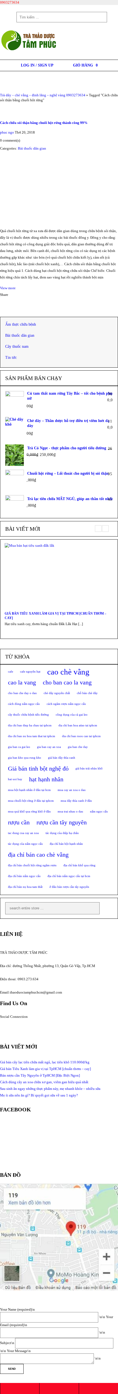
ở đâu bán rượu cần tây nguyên (69, 886)
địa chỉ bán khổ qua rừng (79, 865)
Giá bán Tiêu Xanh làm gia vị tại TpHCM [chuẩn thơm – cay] (55, 616)
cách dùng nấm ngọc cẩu (24, 703)
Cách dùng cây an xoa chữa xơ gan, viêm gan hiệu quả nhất (44, 1082)
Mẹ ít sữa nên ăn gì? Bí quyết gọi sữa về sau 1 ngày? (39, 1095)
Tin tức (11, 357)
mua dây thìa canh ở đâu (76, 800)
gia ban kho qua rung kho (24, 757)
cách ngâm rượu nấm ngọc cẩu (66, 703)
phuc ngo (7, 132)
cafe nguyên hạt (30, 671)
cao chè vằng (68, 671)
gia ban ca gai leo (19, 746)
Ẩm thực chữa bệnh (20, 324)
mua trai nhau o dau (70, 811)
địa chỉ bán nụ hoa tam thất (25, 886)
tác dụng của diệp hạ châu (62, 833)
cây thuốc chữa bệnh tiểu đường (28, 714)
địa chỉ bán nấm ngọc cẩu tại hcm (68, 876)
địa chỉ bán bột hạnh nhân (66, 843)
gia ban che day (78, 746)
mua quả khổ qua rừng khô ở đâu (29, 811)
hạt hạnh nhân (46, 779)
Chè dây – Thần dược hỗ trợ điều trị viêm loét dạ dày (68, 423)
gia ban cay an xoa (49, 746)
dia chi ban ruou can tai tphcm (81, 736)
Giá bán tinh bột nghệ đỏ (38, 768)
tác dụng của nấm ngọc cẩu (25, 843)
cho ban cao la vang (67, 682)
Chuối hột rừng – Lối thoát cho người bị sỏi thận (68, 473)
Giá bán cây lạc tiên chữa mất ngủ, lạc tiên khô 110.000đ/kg (44, 1062)
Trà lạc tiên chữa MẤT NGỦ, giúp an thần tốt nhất (70, 499)
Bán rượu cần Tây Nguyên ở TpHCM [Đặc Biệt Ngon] (40, 1075)
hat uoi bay (15, 779)
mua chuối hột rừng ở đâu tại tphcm (31, 800)
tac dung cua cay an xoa (23, 833)
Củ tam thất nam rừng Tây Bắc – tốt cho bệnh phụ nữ (70, 395)
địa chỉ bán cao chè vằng (38, 854)
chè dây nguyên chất (57, 693)
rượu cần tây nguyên (61, 822)
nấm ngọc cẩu (99, 811)
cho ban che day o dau (22, 693)
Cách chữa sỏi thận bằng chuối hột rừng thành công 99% (44, 123)
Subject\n (7, 1343)
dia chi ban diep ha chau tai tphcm (30, 725)
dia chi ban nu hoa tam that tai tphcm (31, 736)
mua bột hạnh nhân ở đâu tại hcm (29, 790)
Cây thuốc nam (17, 346)
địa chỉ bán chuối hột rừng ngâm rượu (32, 865)
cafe (10, 671)
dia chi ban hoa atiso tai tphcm (77, 725)
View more (8, 288)
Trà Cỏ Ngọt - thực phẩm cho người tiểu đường (66, 448)
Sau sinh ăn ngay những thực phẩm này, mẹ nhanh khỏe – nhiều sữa (50, 1089)
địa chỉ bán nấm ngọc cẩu (24, 876)
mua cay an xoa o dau (72, 790)
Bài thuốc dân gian (32, 148)
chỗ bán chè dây (87, 693)
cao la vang (22, 682)
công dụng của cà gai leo (72, 714)
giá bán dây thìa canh (61, 757)
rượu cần (19, 822)
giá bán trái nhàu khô (89, 768)
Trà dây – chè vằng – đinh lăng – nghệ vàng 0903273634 (42, 95)
